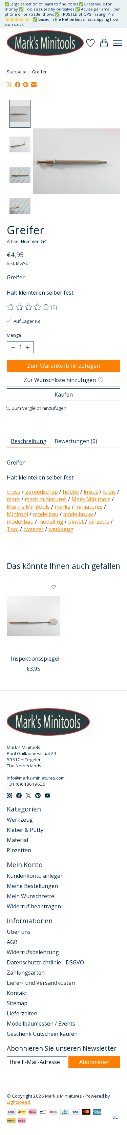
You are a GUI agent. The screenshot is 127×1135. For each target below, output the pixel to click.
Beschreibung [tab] (28, 441)
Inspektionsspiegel (35, 659)
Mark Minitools (90, 499)
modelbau (45, 514)
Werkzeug (20, 819)
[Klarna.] (22, 1121)
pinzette (98, 521)
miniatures (89, 506)
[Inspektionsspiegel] (33, 615)
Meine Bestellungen (32, 886)
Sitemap (17, 1003)
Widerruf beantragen (34, 906)
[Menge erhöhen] (27, 347)
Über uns (18, 932)
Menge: (14, 335)
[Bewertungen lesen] (29, 307)
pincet (76, 521)
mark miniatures (46, 499)
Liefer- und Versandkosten (41, 982)
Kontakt (17, 993)
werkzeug (60, 529)
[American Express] (97, 1112)
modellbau (20, 521)
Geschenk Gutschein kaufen (42, 1033)
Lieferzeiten (22, 1013)
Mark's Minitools (28, 506)
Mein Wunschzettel (31, 896)
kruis (109, 491)
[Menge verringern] (13, 347)
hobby (71, 491)
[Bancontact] (43, 1112)
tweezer (33, 529)
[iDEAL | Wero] (22, 1112)
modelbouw (78, 514)
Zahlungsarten (26, 972)
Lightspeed (18, 1102)
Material (17, 840)
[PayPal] (11, 1121)
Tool (13, 529)
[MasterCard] (86, 1112)
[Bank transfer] (11, 1112)
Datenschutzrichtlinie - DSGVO (45, 962)
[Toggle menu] (117, 43)
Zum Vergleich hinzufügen (39, 408)
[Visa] (75, 1112)
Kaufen (64, 394)
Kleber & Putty (25, 830)
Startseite (17, 72)
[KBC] (64, 1112)
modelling (50, 521)
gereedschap (41, 491)
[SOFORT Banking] (32, 1112)
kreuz (91, 491)
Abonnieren (94, 1062)
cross (13, 491)
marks (62, 506)
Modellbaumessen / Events (41, 1023)
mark (13, 499)
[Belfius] (53, 1112)
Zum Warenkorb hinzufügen (63, 365)
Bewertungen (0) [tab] (76, 441)
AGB (12, 942)
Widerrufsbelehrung (33, 952)
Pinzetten (19, 850)
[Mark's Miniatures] (45, 43)
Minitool (17, 514)
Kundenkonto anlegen (35, 875)
